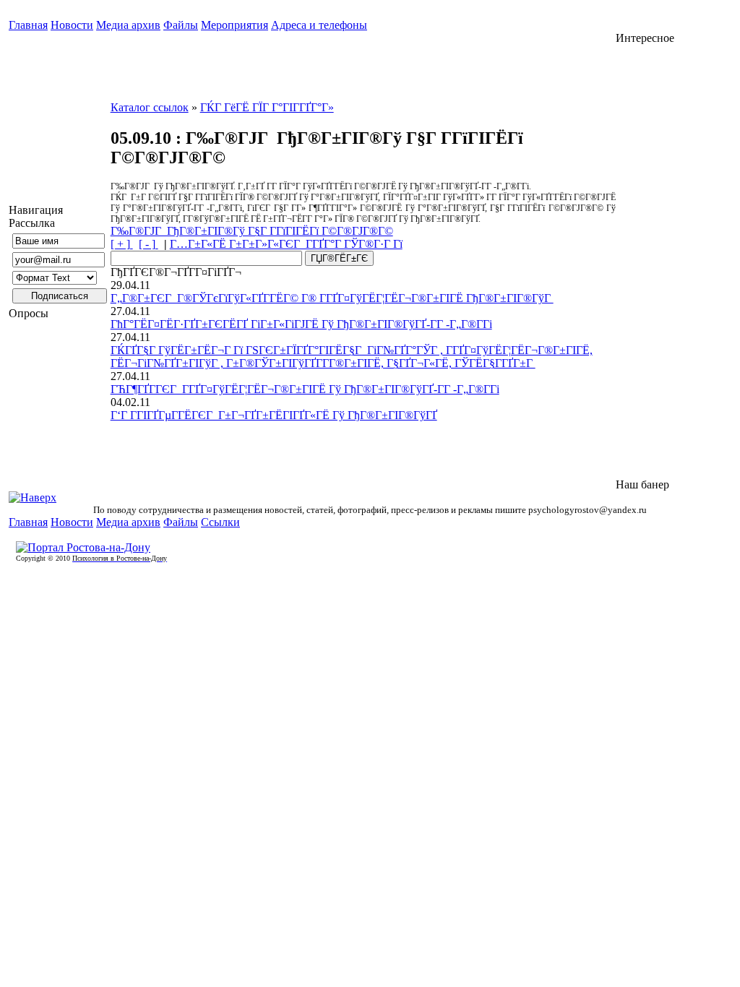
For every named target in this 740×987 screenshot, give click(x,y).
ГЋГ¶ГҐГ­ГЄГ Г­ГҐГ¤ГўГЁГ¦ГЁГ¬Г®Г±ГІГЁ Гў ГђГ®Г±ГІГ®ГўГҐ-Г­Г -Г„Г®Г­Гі (305, 389)
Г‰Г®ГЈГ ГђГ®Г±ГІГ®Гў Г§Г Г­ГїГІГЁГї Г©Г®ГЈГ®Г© (252, 231)
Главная (28, 25)
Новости (72, 25)
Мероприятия (234, 25)
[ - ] (148, 244)
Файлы (180, 25)
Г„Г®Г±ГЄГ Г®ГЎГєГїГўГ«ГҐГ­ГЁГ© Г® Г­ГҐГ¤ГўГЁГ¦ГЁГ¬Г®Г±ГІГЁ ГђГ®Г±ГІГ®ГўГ (332, 298)
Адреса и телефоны (319, 25)
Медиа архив (128, 25)
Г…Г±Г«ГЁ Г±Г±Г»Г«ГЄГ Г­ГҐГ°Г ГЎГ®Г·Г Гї (286, 244)
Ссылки (220, 522)
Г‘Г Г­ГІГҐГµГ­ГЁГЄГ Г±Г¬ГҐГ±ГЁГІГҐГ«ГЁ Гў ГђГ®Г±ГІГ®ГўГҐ (274, 415)
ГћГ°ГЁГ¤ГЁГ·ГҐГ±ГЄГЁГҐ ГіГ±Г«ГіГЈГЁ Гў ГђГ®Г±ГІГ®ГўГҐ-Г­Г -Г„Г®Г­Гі (301, 324)
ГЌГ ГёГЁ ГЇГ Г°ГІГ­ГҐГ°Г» (267, 107)
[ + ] (122, 244)
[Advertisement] (673, 261)
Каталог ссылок (150, 107)
